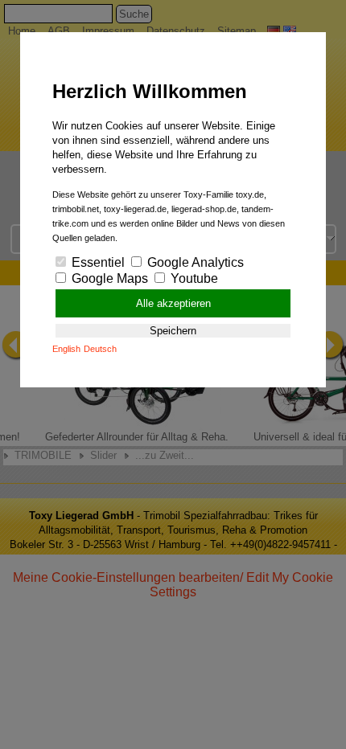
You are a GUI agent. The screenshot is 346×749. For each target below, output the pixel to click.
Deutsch (100, 349)
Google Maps (108, 278)
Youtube (192, 278)
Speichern (173, 331)
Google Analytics (194, 262)
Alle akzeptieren (173, 303)
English (66, 349)
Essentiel (96, 262)
